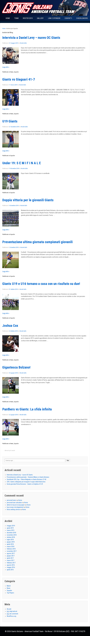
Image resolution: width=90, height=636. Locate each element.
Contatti (68, 18)
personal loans (11, 500)
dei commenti (12, 614)
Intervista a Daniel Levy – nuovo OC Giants (31, 38)
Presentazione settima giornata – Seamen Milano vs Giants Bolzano (28, 477)
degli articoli (12, 611)
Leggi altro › (6, 67)
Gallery (40, 18)
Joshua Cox (10, 326)
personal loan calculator (14, 502)
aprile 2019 (10, 528)
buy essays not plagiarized (15, 507)
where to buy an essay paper (16, 505)
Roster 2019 (28, 18)
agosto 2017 (11, 553)
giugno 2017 (10, 556)
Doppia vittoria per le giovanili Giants (28, 200)
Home (8, 18)
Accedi (9, 609)
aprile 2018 (10, 544)
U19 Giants (9, 121)
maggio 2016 (11, 567)
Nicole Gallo (23, 43)
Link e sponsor (54, 18)
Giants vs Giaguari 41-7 (18, 79)
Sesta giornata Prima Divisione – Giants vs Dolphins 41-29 (25, 484)
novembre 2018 (11, 535)
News (11, 72)
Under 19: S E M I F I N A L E (21, 163)
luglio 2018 (10, 539)
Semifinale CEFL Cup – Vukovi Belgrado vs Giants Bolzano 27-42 (26, 479)
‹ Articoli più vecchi (9, 450)
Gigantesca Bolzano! (16, 367)
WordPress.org (11, 616)
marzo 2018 (10, 546)
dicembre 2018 (11, 533)
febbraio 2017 (11, 563)
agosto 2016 (11, 565)
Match (9, 586)
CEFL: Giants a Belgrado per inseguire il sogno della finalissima (26, 482)
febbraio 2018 (11, 549)
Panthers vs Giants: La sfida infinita (27, 409)
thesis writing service (13, 509)
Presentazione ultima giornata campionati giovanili (37, 242)
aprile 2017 (10, 558)
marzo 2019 (10, 530)
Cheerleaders (82, 18)
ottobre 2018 (11, 537)
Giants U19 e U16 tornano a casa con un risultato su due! (41, 284)
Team (16, 18)
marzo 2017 (10, 560)
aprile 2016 (10, 570)
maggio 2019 (11, 526)
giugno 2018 (10, 542)
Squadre (16, 72)
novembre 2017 (11, 551)
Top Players (10, 593)
